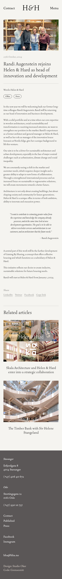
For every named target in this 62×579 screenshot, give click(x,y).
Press (18, 96)
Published (9, 520)
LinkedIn (8, 294)
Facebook (29, 294)
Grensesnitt (17, 570)
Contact (9, 8)
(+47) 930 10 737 (13, 505)
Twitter (18, 294)
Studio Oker (19, 566)
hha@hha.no (11, 555)
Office (7, 96)
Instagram (9, 541)
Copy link (41, 294)
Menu (54, 8)
